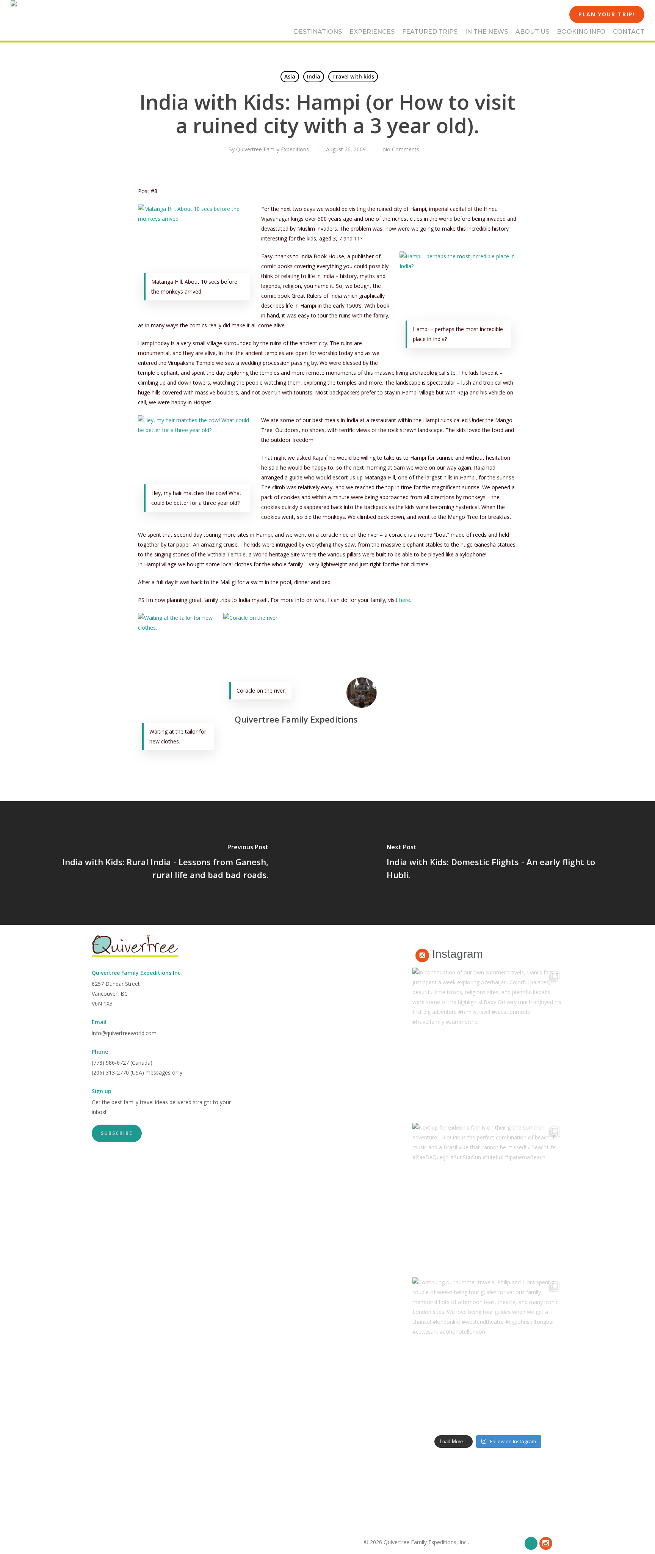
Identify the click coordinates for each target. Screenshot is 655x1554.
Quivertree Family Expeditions (272, 149)
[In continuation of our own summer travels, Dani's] (487, 1043)
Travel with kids (353, 76)
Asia (289, 76)
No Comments (401, 149)
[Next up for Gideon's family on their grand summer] (487, 1198)
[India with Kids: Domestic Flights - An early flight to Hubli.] (491, 863)
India (313, 76)
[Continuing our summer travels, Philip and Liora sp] (487, 1352)
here (404, 599)
